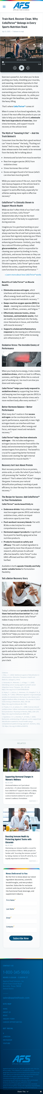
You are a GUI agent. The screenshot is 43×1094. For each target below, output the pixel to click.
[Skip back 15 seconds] (15, 68)
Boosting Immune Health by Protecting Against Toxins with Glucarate (18, 839)
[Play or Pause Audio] (21, 68)
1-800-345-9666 (16, 972)
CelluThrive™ (19, 106)
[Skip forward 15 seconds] (28, 68)
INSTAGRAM (7, 1040)
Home (5, 1009)
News (5, 1015)
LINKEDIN (6, 1036)
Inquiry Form (9, 1019)
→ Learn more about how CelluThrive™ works (23, 274)
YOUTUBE (6, 1043)
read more (32, 801)
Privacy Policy (7, 1070)
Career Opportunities (12, 1022)
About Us (7, 1012)
